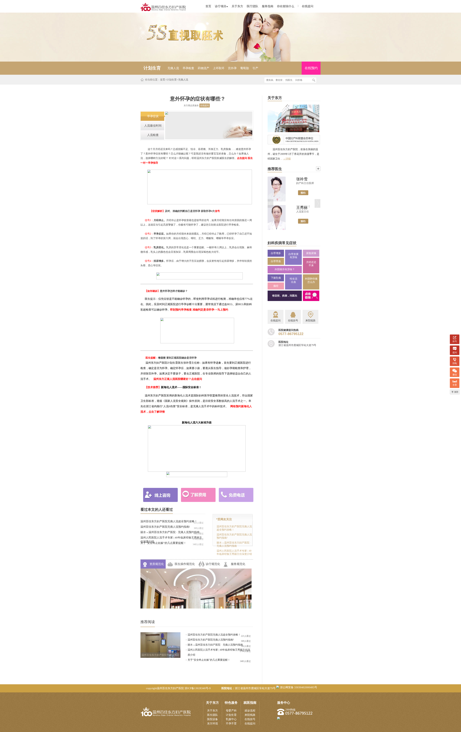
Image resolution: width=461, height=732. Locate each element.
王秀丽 (302, 207)
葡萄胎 (244, 68)
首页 (208, 6)
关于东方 (237, 6)
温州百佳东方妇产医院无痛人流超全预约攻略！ (168, 521)
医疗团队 (252, 6)
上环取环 (218, 68)
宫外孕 (232, 68)
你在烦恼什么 (285, 6)
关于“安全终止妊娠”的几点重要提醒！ (163, 543)
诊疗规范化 (213, 563)
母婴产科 (231, 710)
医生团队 (212, 714)
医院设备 (212, 719)
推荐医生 (275, 169)
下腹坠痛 (276, 278)
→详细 (287, 158)
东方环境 (212, 723)
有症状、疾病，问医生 (284, 295)
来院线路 (250, 714)
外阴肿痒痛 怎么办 (311, 280)
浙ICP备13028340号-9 (198, 688)
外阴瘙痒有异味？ (285, 269)
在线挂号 (250, 719)
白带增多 (276, 253)
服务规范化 (238, 563)
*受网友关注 (224, 519)
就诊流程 (250, 710)
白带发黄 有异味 (293, 256)
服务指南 (267, 6)
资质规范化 (156, 563)
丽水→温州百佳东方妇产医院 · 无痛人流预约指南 (170, 532)
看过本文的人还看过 (156, 509)
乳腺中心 (231, 719)
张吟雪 (302, 179)
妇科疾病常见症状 (282, 243)
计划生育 (172, 79)
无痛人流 (173, 68)
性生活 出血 (293, 280)
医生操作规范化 (185, 563)
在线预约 (311, 68)
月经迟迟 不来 (311, 264)
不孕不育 (231, 723)
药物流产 (203, 68)
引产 (255, 68)
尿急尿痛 (311, 253)
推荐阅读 (147, 622)
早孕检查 (188, 68)
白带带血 (276, 261)
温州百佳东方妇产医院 (170, 688)
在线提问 (307, 6)
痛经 (275, 286)
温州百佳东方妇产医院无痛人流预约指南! (165, 526)
